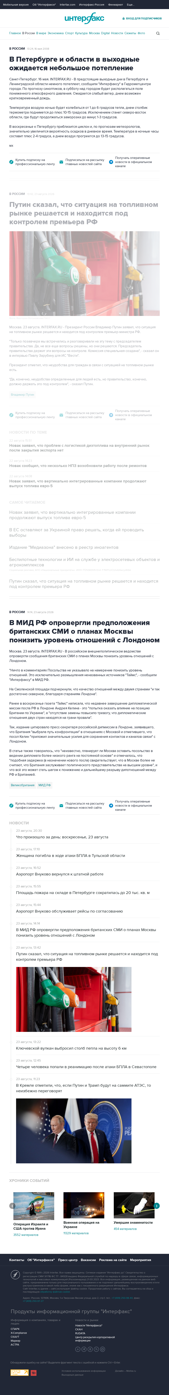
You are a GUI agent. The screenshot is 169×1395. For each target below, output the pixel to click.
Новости (117, 33)
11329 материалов (76, 1233)
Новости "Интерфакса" (88, 1325)
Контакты (16, 1260)
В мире (41, 33)
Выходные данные (72, 1374)
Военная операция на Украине (81, 1225)
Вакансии (88, 1260)
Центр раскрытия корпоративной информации (95, 1339)
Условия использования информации (84, 1371)
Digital (105, 33)
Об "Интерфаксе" (44, 4)
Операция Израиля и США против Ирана (30, 1226)
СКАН (78, 1329)
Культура (81, 33)
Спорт (69, 33)
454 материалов (125, 1229)
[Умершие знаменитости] (134, 1217)
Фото (141, 33)
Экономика (56, 33)
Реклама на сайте (113, 1260)
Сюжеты (130, 33)
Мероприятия (140, 1260)
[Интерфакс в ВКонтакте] (90, 1349)
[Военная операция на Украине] (83, 1217)
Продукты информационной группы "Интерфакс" (71, 1311)
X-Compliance (19, 1333)
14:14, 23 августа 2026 (40, 612)
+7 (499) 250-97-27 (33, 1301)
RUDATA (80, 1333)
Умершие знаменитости (133, 1223)
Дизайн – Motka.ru (125, 1371)
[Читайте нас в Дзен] (78, 1349)
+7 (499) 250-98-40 (122, 1298)
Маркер (15, 1340)
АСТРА (15, 1344)
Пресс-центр (67, 1260)
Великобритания (22, 785)
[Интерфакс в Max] (102, 1349)
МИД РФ (45, 785)
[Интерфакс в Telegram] (84, 1349)
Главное (15, 33)
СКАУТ (15, 1337)
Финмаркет (115, 4)
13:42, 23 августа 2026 (40, 194)
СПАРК (15, 1329)
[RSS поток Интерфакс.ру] (96, 1349)
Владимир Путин (22, 395)
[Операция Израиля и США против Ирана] (33, 1219)
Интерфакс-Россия (91, 4)
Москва (94, 33)
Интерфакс (84, 18)
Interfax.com (67, 4)
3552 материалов (25, 1235)
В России (28, 33)
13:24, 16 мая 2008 (38, 48)
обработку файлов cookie (55, 1291)
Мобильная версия (16, 4)
